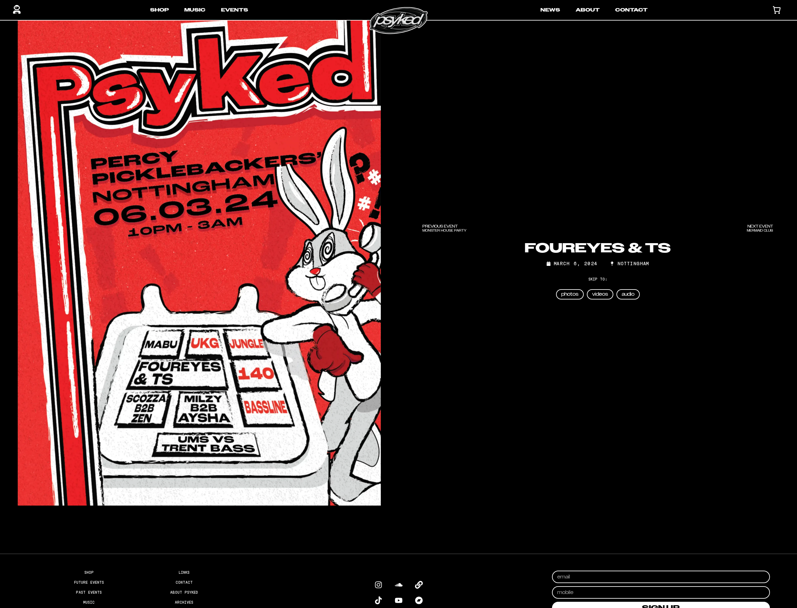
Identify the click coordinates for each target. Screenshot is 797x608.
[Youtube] (398, 600)
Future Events (89, 582)
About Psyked (184, 592)
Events (234, 10)
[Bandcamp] (419, 600)
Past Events (89, 592)
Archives (184, 602)
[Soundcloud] (398, 584)
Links (184, 572)
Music (194, 10)
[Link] (419, 584)
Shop (159, 10)
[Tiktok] (378, 600)
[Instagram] (378, 584)
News (550, 10)
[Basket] (776, 10)
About (588, 10)
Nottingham (633, 263)
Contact (631, 10)
